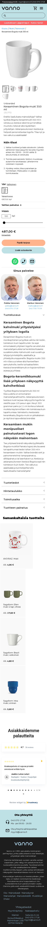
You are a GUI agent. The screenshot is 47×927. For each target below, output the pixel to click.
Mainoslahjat (10, 896)
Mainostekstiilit (24, 896)
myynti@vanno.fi (25, 2)
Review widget (16, 802)
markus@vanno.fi (35, 306)
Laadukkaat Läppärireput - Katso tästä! (23, 23)
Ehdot (7, 899)
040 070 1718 (39, 2)
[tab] (8, 790)
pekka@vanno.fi (11, 306)
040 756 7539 (35, 308)
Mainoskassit (14, 893)
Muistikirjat (37, 896)
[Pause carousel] (23, 794)
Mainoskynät (28, 893)
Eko (5, 893)
